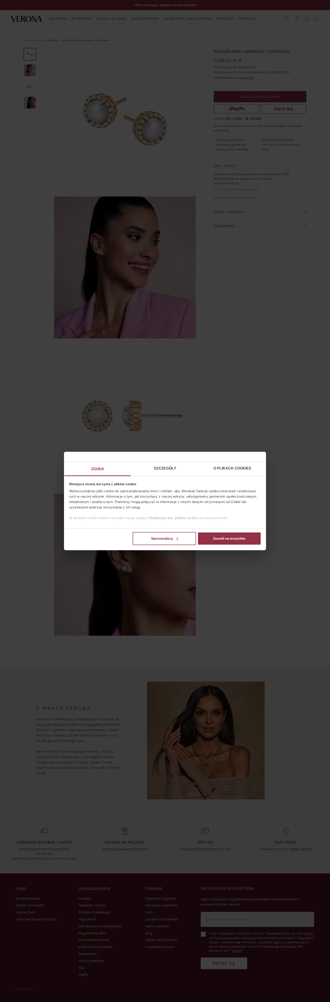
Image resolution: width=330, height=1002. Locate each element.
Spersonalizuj (162, 538)
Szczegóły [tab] (165, 468)
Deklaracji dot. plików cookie (174, 518)
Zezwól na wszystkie (229, 538)
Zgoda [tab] (97, 469)
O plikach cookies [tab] (232, 468)
